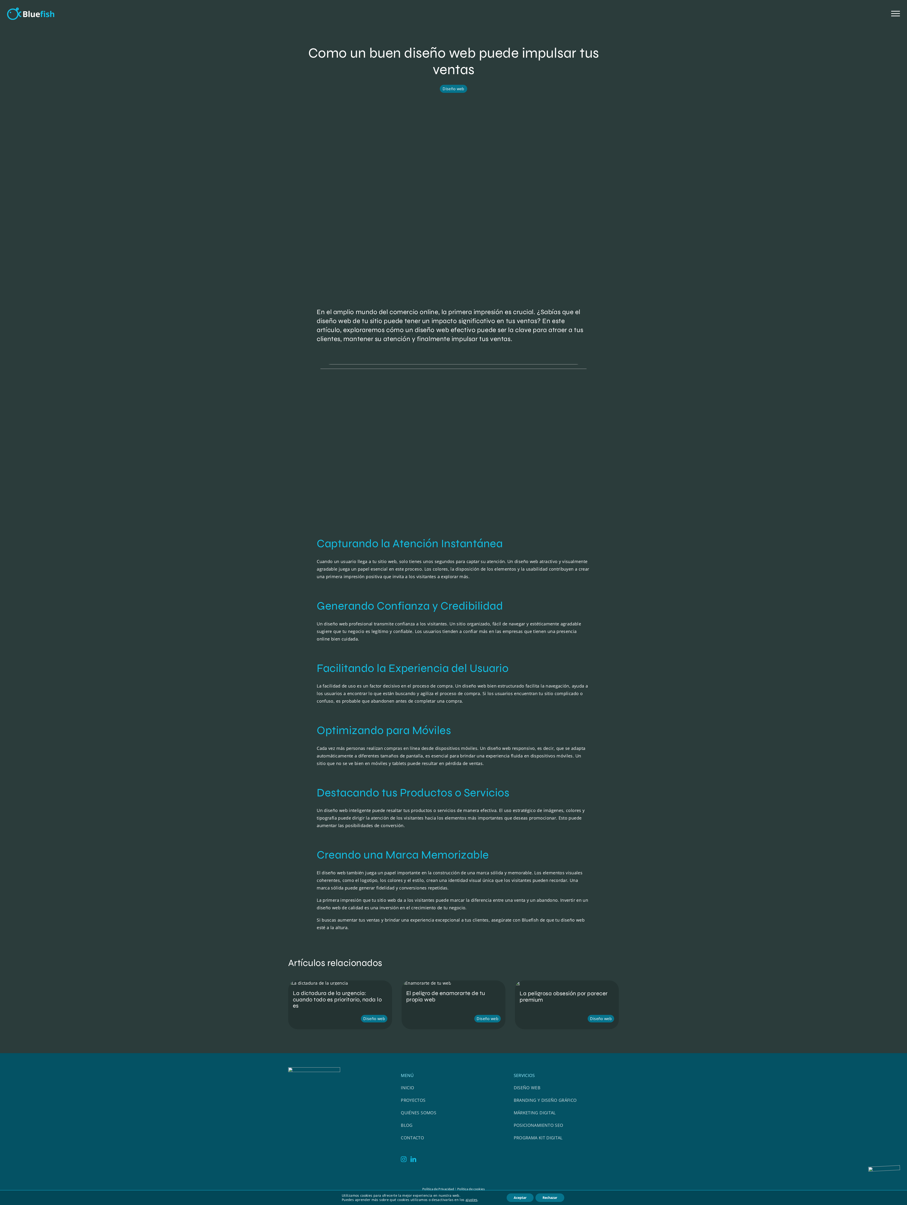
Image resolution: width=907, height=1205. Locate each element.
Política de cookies (471, 1189)
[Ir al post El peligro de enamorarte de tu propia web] (453, 1004)
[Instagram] (403, 1159)
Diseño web (453, 88)
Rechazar (550, 1197)
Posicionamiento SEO (538, 1125)
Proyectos (413, 1100)
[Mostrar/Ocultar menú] (895, 13)
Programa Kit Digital (538, 1138)
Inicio (407, 1087)
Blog (406, 1125)
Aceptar (520, 1197)
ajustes (472, 1200)
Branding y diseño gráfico (545, 1100)
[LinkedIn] (413, 1159)
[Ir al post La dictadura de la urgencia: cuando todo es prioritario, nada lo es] (340, 1004)
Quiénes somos (418, 1112)
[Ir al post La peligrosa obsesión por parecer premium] (567, 1004)
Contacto (412, 1138)
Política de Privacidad (438, 1189)
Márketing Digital (535, 1112)
